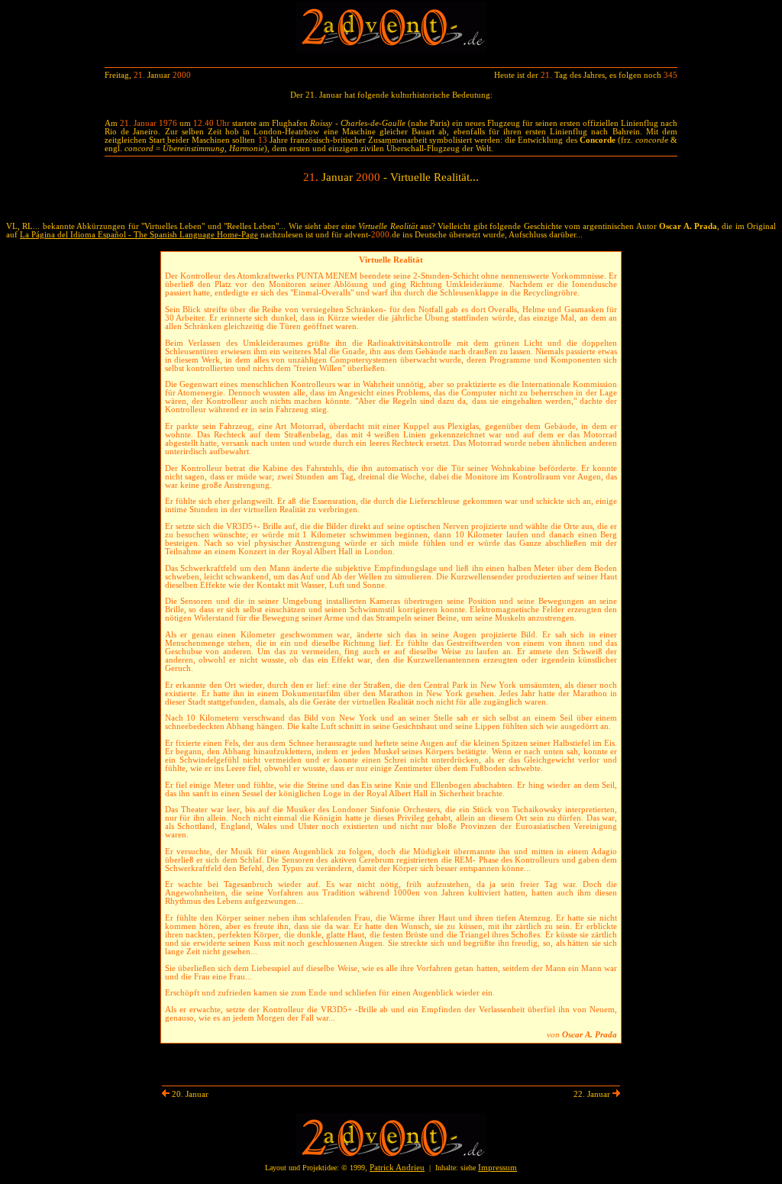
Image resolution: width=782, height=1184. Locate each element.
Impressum (497, 1167)
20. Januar (189, 1094)
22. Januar (593, 1094)
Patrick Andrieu (397, 1167)
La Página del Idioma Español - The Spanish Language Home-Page (139, 235)
